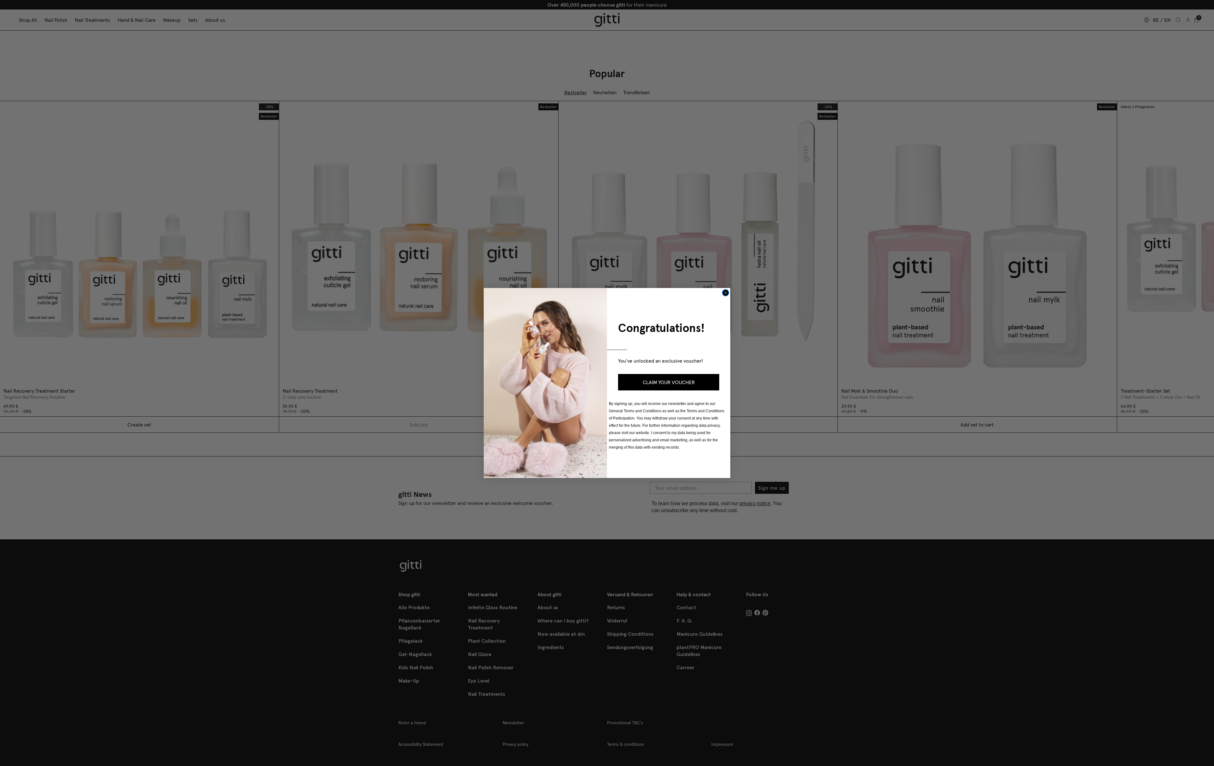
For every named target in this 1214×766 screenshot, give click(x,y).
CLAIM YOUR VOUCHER (669, 382)
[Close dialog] (725, 293)
